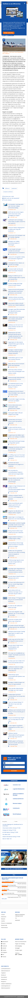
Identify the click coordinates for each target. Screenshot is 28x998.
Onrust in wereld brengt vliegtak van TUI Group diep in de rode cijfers (16, 719)
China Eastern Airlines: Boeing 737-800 (11, 828)
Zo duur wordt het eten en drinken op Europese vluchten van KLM (16, 429)
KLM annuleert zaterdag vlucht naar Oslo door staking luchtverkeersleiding (15, 206)
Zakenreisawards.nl (5, 988)
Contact (3, 914)
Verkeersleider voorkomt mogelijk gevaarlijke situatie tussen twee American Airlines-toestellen (16, 524)
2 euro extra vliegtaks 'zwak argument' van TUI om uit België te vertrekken (16, 613)
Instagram (4, 952)
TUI (16, 918)
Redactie (3, 919)
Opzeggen (17, 948)
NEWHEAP (17, 920)
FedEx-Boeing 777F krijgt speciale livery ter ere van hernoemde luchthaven (16, 599)
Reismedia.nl (4, 977)
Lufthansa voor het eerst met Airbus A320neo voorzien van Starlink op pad (15, 326)
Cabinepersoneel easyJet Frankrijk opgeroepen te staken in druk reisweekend (16, 633)
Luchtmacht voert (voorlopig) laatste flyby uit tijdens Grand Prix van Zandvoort (16, 221)
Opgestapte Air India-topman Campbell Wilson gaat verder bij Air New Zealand (16, 343)
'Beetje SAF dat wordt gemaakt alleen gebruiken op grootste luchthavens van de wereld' (16, 291)
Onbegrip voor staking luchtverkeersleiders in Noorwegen (13, 243)
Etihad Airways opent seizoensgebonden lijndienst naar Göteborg (16, 676)
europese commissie (8, 191)
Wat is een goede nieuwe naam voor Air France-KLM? (12, 878)
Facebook (4, 946)
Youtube (4, 950)
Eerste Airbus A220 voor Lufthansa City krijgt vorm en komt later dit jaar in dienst (15, 591)
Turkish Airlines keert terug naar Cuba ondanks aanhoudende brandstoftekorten (16, 318)
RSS (3, 954)
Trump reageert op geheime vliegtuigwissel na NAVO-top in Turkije (15, 727)
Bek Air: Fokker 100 (7, 838)
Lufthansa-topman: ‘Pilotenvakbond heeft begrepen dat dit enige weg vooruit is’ (16, 735)
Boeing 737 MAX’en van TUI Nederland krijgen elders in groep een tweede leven (16, 277)
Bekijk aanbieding (8, 32)
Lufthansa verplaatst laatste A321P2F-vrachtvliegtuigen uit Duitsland (15, 497)
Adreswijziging (18, 946)
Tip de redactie (7, 200)
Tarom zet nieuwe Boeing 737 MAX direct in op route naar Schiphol (15, 703)
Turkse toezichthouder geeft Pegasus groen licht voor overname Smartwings (15, 504)
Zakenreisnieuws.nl (5, 970)
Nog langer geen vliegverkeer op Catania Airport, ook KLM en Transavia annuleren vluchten (16, 570)
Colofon (3, 921)
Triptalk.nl (3, 973)
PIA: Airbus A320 (6, 834)
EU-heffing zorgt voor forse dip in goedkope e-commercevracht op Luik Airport (16, 456)
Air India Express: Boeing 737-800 (10, 832)
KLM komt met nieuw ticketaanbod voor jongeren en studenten (15, 464)
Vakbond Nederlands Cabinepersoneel (20, 915)
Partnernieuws (4, 927)
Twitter (4, 943)
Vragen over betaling (20, 943)
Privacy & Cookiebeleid (6, 923)
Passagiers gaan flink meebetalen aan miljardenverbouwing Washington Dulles (16, 311)
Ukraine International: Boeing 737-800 (11, 836)
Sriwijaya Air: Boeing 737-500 (9, 830)
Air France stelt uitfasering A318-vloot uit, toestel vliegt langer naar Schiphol (16, 584)
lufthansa (7, 188)
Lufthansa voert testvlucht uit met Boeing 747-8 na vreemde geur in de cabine (16, 711)
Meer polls (4, 898)
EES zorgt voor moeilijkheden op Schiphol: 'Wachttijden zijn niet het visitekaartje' (16, 654)
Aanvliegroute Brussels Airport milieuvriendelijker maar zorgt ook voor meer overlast (16, 393)
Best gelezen (5, 821)
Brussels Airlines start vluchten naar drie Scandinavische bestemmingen (15, 479)
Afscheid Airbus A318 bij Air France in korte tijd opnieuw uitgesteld (15, 421)
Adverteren (3, 916)
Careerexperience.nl (5, 986)
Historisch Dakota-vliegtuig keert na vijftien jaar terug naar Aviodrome (16, 229)
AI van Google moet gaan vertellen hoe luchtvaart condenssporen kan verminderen (16, 250)
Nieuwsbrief (5, 941)
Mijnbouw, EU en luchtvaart (10, 863)
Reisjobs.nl (3, 981)
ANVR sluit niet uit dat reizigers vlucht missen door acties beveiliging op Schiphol (16, 213)
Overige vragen (18, 950)
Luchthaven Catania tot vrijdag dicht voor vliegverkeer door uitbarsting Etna (15, 668)
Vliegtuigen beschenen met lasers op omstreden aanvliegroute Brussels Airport (16, 448)
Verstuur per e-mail (9, 196)
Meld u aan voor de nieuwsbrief (11, 198)
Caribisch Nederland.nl (6, 983)
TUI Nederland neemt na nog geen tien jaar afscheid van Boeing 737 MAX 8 (15, 385)
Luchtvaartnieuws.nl (5, 968)
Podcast (4, 956)
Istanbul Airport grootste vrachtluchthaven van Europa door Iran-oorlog (16, 696)
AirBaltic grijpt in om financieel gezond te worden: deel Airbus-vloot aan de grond (16, 742)
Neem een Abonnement (20, 941)
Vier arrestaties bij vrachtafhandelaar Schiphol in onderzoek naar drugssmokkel (15, 472)
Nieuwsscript (4, 925)
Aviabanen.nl (4, 979)
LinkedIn (4, 948)
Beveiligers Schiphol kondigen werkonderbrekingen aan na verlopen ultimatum (15, 351)
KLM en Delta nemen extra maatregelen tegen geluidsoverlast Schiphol (15, 406)
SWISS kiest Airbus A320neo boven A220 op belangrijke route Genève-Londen (16, 371)
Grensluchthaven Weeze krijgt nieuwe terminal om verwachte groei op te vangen (15, 544)
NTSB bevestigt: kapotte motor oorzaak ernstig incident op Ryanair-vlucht (16, 561)
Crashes (15, 821)
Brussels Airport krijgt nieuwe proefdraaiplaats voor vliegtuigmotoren (15, 647)
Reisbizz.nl (3, 975)
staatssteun (14, 188)
